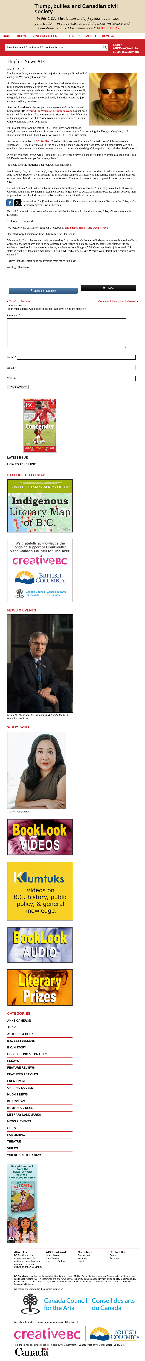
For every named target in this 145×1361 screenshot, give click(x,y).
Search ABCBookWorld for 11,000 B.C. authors (126, 48)
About (91, 35)
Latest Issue (52, 1255)
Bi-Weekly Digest (45, 35)
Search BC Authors (56, 1261)
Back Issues (52, 1258)
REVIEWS (108, 35)
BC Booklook (16, 16)
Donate (81, 1261)
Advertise (114, 1258)
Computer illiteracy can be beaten (117, 301)
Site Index (72, 35)
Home (7, 35)
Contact (114, 1255)
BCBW (21, 35)
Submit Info (84, 1255)
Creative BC (72, 1322)
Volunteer (82, 1258)
